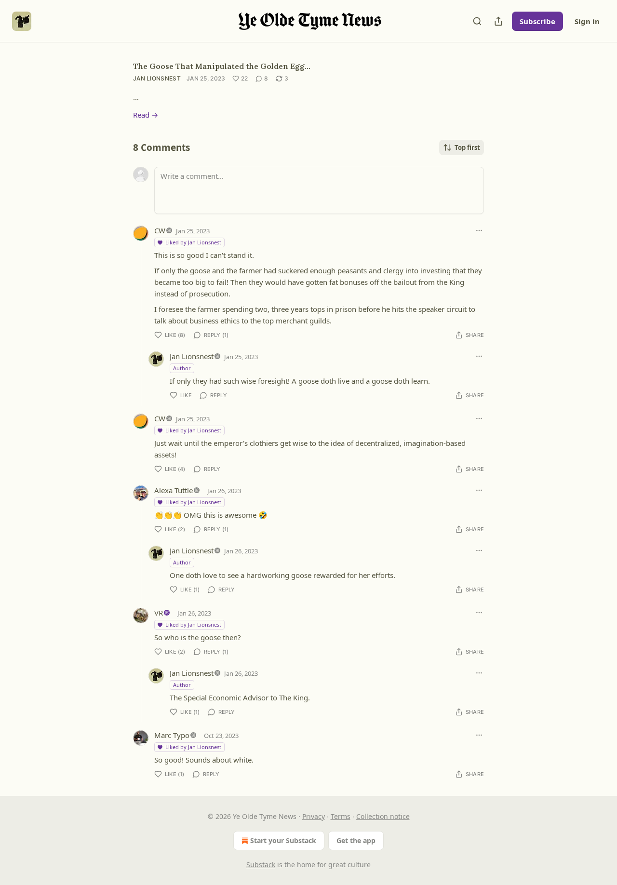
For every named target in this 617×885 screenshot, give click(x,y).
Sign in (587, 21)
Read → (145, 115)
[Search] (477, 21)
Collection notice (383, 816)
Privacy (313, 816)
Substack (260, 864)
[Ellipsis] (479, 230)
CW (159, 230)
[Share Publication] (498, 21)
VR (158, 612)
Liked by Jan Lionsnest (193, 242)
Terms (340, 816)
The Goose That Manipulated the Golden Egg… (221, 66)
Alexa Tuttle (173, 490)
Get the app (356, 840)
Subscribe (537, 21)
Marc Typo (171, 735)
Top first (467, 147)
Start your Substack (283, 840)
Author (182, 368)
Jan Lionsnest (157, 78)
